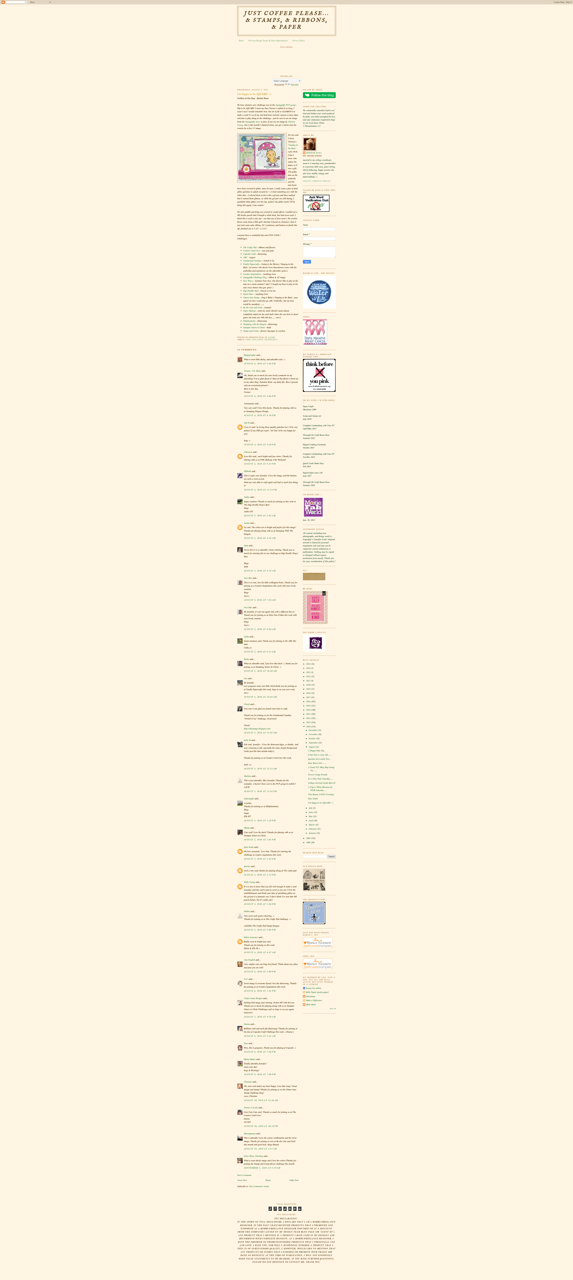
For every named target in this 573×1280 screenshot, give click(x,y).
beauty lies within (313, 988)
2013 (308, 714)
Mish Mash (311, 1004)
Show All (333, 1009)
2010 (308, 726)
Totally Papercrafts (251, 264)
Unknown (248, 452)
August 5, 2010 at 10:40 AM (260, 670)
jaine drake (249, 847)
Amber (247, 497)
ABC (245, 257)
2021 (308, 680)
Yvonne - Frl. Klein (252, 370)
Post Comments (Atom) (259, 1186)
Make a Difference (314, 1000)
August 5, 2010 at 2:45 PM (260, 858)
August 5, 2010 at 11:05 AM (260, 732)
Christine (248, 1081)
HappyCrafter (250, 355)
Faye (246, 1043)
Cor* (246, 979)
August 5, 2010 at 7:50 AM (260, 599)
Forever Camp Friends (317, 774)
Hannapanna (250, 1133)
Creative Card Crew (252, 250)
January (312, 833)
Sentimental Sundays (252, 260)
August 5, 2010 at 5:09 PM (260, 929)
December (313, 730)
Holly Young (249, 882)
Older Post (293, 1180)
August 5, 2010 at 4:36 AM (260, 538)
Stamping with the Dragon (255, 324)
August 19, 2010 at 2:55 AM (260, 1148)
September (313, 742)
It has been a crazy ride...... (320, 754)
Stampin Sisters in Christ (254, 327)
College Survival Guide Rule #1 (321, 782)
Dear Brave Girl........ (317, 763)
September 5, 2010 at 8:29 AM (262, 1167)
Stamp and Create (251, 330)
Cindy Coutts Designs (253, 998)
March (312, 824)
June (311, 812)
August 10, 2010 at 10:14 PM (261, 1126)
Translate (295, 84)
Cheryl (247, 704)
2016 (308, 701)
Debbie (247, 911)
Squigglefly (271, 339)
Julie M (247, 740)
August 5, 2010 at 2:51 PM (260, 874)
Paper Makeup (249, 310)
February (313, 828)
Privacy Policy (298, 40)
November (313, 734)
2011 (308, 722)
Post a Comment (244, 1175)
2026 (308, 663)
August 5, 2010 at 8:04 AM (260, 629)
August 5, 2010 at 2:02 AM (260, 515)
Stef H (247, 422)
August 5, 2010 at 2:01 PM (260, 839)
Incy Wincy (248, 280)
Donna (247, 1024)
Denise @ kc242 (251, 1107)
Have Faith (313, 798)
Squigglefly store (252, 121)
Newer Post (242, 1180)
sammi (247, 523)
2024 (308, 668)
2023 (308, 672)
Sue (245, 678)
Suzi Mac (248, 578)
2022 (308, 676)
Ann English (249, 959)
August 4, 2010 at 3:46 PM (260, 363)
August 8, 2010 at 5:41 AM (260, 1036)
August (312, 746)
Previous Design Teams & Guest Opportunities (268, 40)
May (311, 816)
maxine (247, 866)
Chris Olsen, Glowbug (253, 1156)
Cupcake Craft (249, 253)
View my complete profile (317, 181)
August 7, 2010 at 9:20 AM (260, 1016)
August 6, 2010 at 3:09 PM (260, 971)
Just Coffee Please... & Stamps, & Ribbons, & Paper (286, 20)
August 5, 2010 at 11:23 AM (260, 768)
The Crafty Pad (250, 247)
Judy (246, 545)
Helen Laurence (251, 937)
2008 (308, 842)
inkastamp (310, 996)
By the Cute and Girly (253, 307)
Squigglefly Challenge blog (255, 277)
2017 (308, 697)
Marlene (247, 776)
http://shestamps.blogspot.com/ (257, 728)
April (311, 820)
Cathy (246, 636)
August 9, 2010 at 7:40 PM (260, 1074)
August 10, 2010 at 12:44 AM (261, 1100)
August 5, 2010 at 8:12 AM (260, 651)
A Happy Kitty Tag (316, 750)
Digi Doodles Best (251, 290)
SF (253, 128)
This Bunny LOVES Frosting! (321, 794)
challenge (257, 339)
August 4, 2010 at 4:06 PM (260, 396)
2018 (308, 693)
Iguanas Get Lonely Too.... (320, 758)
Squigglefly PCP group (286, 104)
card (248, 339)
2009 (308, 838)
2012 (308, 718)
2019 (308, 688)
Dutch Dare (248, 294)
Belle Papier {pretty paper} (317, 992)
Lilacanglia (249, 798)
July (311, 808)
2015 (308, 705)
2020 (308, 684)
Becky (246, 659)
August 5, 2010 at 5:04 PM (260, 904)
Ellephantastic (249, 320)
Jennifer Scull (314, 153)
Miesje (246, 827)
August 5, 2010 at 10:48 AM (260, 696)
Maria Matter (249, 1059)
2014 (308, 709)
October (312, 738)
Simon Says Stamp (251, 297)
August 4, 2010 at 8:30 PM (260, 415)
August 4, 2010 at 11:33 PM (260, 489)
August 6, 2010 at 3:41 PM (260, 990)
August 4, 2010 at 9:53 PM (260, 463)
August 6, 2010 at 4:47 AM (260, 952)
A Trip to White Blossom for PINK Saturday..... (320, 789)
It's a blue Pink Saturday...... (321, 778)
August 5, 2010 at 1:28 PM (260, 820)
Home (241, 40)
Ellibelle (247, 471)
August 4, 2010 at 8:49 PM (260, 444)
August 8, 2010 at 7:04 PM (260, 1051)
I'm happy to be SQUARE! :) (254, 94)
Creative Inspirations (252, 274)
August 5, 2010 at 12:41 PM (260, 791)
